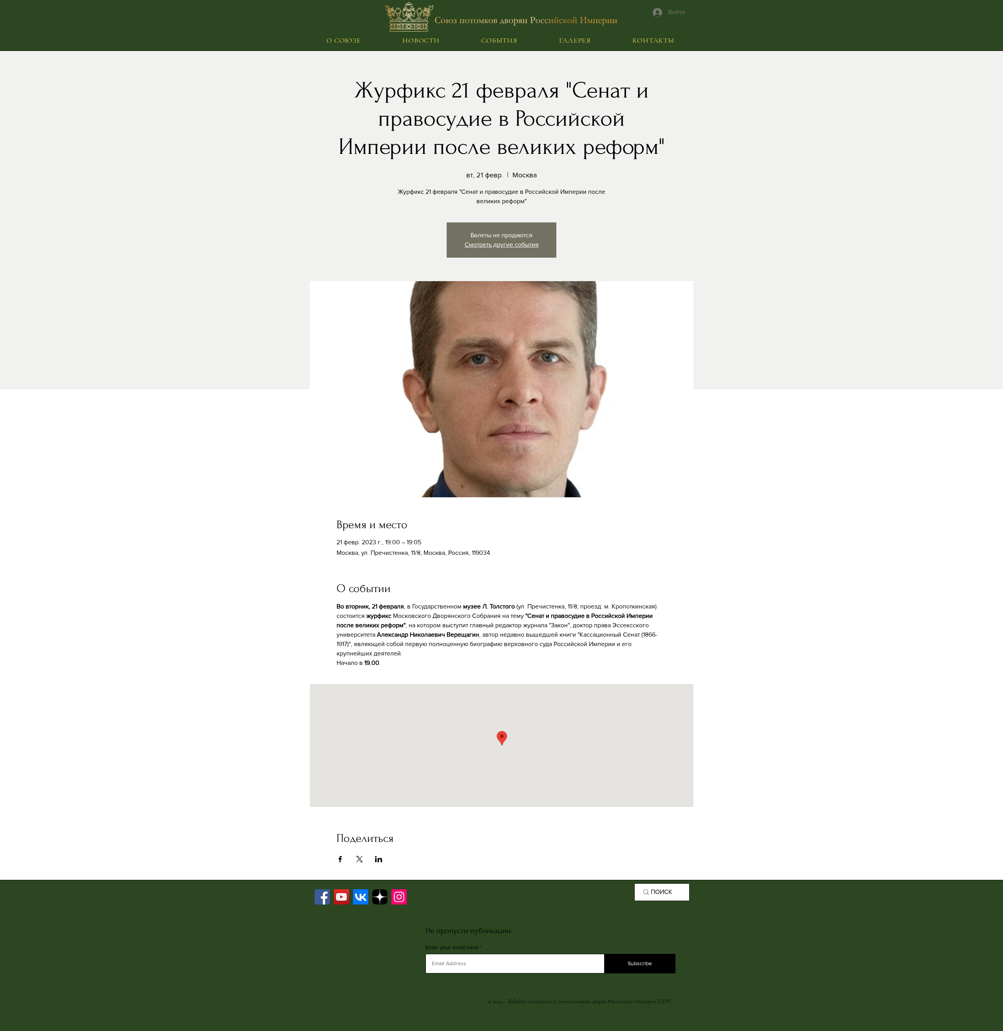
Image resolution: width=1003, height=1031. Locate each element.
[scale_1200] (379, 897)
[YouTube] (341, 897)
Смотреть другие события (502, 244)
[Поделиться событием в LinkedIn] (378, 859)
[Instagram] (399, 897)
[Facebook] (322, 897)
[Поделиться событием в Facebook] (340, 859)
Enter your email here (451, 947)
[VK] (360, 897)
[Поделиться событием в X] (359, 859)
